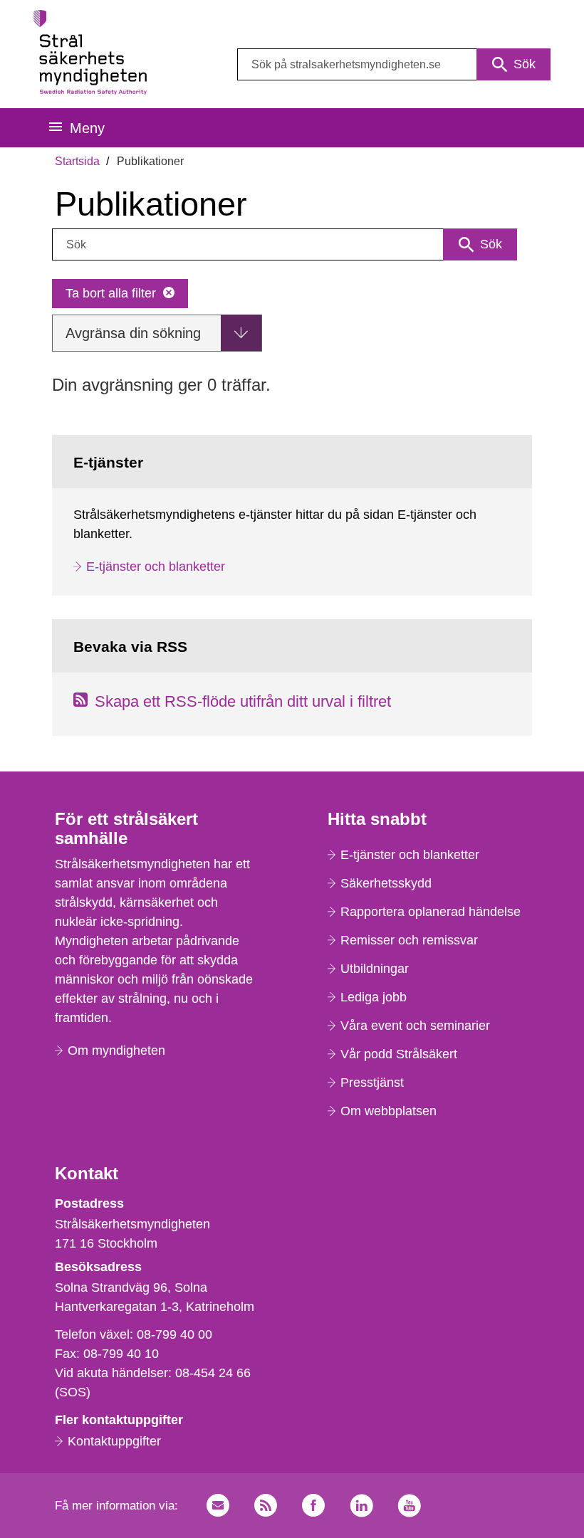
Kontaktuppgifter (114, 1441)
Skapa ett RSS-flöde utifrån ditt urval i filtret (243, 701)
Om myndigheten (116, 1050)
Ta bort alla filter (111, 293)
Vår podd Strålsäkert (398, 1054)
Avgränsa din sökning (133, 333)
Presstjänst (372, 1082)
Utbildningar (374, 969)
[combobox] (394, 64)
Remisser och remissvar (409, 940)
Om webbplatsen (388, 1111)
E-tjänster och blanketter (155, 566)
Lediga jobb (373, 997)
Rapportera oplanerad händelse (430, 912)
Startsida (77, 161)
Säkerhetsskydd (386, 883)
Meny (87, 128)
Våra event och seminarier (415, 1025)
